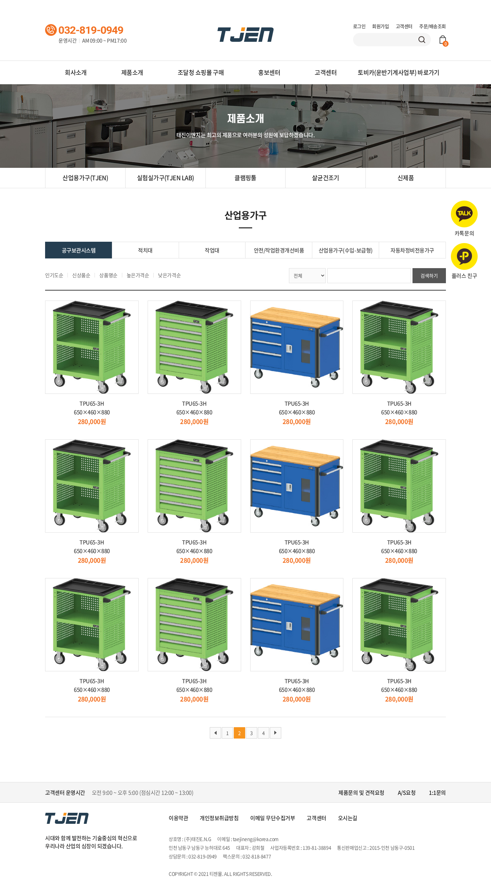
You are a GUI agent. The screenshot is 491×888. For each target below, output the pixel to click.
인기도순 (54, 275)
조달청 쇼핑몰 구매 (201, 72)
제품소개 (132, 72)
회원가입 (380, 26)
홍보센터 (269, 72)
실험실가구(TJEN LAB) (165, 177)
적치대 (145, 250)
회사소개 (76, 72)
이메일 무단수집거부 (272, 818)
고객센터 (404, 26)
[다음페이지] (275, 733)
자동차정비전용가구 (412, 250)
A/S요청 (407, 792)
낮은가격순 (169, 275)
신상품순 (81, 275)
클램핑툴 (245, 177)
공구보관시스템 (79, 250)
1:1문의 (437, 792)
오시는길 (347, 818)
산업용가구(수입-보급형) (346, 250)
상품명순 (108, 275)
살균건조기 (325, 177)
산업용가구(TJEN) (85, 177)
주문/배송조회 (432, 26)
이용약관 (178, 818)
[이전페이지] (215, 733)
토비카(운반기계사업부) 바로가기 (399, 72)
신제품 (405, 177)
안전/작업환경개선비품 (279, 250)
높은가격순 (138, 275)
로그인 (359, 26)
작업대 (212, 250)
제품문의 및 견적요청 (361, 792)
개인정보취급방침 (219, 818)
